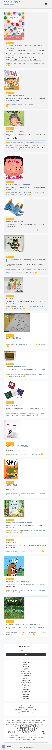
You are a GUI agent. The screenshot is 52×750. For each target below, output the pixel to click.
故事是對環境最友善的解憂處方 (30, 271)
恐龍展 (19, 230)
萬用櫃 (40, 374)
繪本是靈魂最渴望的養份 (31, 269)
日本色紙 (27, 306)
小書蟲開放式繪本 (25, 682)
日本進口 (20, 63)
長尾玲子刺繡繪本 (41, 413)
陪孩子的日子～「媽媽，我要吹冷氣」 (17, 446)
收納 (38, 374)
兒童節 (43, 720)
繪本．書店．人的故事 (25, 671)
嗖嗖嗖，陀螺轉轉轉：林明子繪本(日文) (16, 143)
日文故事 (9, 308)
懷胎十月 (43, 724)
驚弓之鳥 (34, 739)
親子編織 (25, 669)
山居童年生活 (25, 680)
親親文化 (23, 737)
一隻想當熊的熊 (12, 720)
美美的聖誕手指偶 (14, 415)
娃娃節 (26, 722)
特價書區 (25, 676)
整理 (11, 376)
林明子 (41, 147)
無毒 (32, 63)
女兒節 (24, 722)
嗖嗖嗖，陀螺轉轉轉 (35, 142)
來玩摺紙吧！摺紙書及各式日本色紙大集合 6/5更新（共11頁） (24, 45)
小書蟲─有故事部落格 (12, 2)
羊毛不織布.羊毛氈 (39, 306)
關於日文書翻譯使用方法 (13, 338)
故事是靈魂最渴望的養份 (26, 730)
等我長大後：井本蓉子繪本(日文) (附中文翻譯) (24, 735)
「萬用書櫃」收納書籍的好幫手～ (16, 366)
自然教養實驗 (25, 692)
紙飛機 (15, 145)
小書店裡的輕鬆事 (25, 675)
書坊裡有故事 (25, 662)
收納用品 (18, 374)
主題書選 (14, 63)
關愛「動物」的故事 (18, 739)
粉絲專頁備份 (15, 306)
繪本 (13, 194)
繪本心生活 (14, 344)
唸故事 (21, 306)
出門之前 (37, 147)
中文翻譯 (19, 147)
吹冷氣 (23, 454)
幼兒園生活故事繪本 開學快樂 (15, 96)
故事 (23, 104)
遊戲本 (28, 493)
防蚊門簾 (27, 454)
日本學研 (32, 493)
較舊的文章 (26, 640)
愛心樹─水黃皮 (39, 724)
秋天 (21, 551)
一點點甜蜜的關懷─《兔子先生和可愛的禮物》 (20, 522)
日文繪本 (25, 344)
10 (36, 59)
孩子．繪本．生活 (25, 673)
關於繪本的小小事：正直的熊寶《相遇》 (18, 582)
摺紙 (35, 63)
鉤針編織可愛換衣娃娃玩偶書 (38, 737)
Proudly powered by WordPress (26, 745)
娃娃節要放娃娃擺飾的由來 (32, 722)
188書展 (8, 720)
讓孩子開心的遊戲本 (12, 485)
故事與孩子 (25, 685)
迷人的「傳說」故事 (29, 737)
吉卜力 (14, 722)
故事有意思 (14, 269)
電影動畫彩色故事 (26, 739)
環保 (21, 454)
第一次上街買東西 (32, 145)
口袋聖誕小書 (14, 147)
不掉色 (23, 63)
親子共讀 (43, 530)
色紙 (37, 63)
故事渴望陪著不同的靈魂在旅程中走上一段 (26, 732)
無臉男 (43, 734)
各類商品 (25, 689)
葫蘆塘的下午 (39, 632)
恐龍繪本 (23, 230)
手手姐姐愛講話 (25, 668)
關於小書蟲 (9, 298)
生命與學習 (12, 735)
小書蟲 (7, 532)
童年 (15, 735)
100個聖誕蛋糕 (22, 415)
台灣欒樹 (28, 551)
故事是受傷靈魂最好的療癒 (17, 271)
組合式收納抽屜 (32, 374)
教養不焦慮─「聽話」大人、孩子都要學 (18, 184)
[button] (46, 4)
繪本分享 (22, 530)
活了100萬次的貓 (20, 272)
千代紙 (27, 63)
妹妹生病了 (10, 145)
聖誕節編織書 (20, 737)
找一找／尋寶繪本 (14, 726)
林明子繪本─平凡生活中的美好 (15, 131)
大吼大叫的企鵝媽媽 (30, 192)
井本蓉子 (17, 720)
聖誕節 (29, 413)
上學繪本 (27, 104)
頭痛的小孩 (31, 739)
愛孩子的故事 (34, 724)
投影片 (33, 344)
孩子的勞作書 (37, 493)
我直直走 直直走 (34, 143)
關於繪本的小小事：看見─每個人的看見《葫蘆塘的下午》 (23, 624)
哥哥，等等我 (25, 145)
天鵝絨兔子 (19, 722)
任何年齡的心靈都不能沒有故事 (30, 720)
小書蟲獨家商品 (25, 374)
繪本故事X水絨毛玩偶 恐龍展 (14, 222)
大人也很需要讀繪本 (36, 530)
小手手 (8, 63)
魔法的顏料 (19, 145)
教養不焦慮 (14, 192)
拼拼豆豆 (25, 694)
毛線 (24, 306)
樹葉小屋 (24, 147)
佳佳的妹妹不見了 (22, 142)
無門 (8, 376)
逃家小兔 (37, 192)
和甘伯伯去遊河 (22, 192)
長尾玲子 (8, 415)
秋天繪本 (24, 551)
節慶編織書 (34, 735)
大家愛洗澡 (28, 142)
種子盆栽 (25, 696)
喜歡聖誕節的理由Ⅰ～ (12, 405)
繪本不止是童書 (22, 269)
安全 (30, 63)
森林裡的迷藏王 (40, 145)
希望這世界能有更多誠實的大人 (34, 590)
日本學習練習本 (23, 493)
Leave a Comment (39, 104)
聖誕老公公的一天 (24, 413)
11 (40, 59)
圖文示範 (21, 344)
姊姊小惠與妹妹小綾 (30, 147)
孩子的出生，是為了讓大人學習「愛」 (12, 724)
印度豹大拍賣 (10, 722)
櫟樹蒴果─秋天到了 (12, 543)
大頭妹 (16, 194)
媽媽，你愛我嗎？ (40, 722)
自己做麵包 (41, 143)
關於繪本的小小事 (28, 530)
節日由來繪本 (39, 735)
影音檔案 (25, 698)
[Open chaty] (3, 746)
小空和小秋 (28, 143)
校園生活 (31, 104)
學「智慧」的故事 (23, 724)
